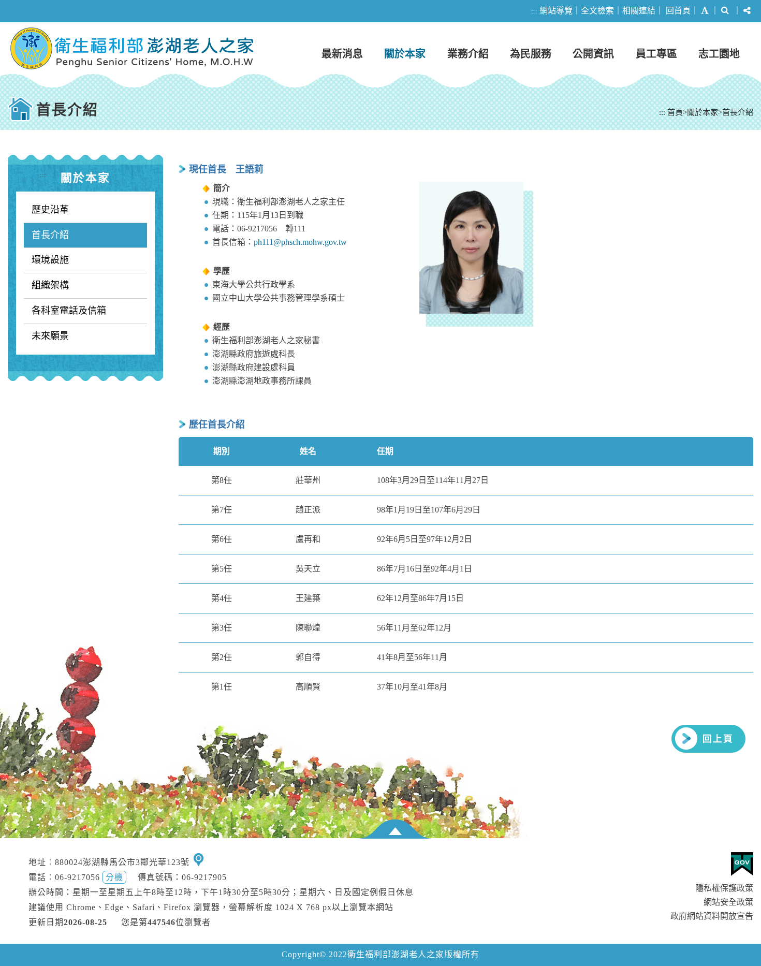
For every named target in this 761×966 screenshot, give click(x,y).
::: (534, 11)
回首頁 (678, 10)
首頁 (675, 112)
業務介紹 (468, 54)
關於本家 (405, 54)
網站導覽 (556, 10)
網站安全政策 (728, 902)
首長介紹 (737, 112)
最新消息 (342, 54)
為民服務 (530, 54)
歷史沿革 (50, 209)
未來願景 (50, 336)
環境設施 (50, 260)
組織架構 (50, 285)
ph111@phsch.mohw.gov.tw (300, 242)
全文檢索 (597, 10)
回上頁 (718, 739)
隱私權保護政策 (724, 888)
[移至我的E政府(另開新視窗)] (742, 864)
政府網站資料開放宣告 (711, 916)
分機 (114, 877)
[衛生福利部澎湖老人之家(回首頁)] (132, 48)
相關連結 (638, 10)
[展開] (395, 829)
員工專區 (656, 54)
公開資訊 (593, 54)
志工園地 (719, 54)
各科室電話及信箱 (69, 310)
